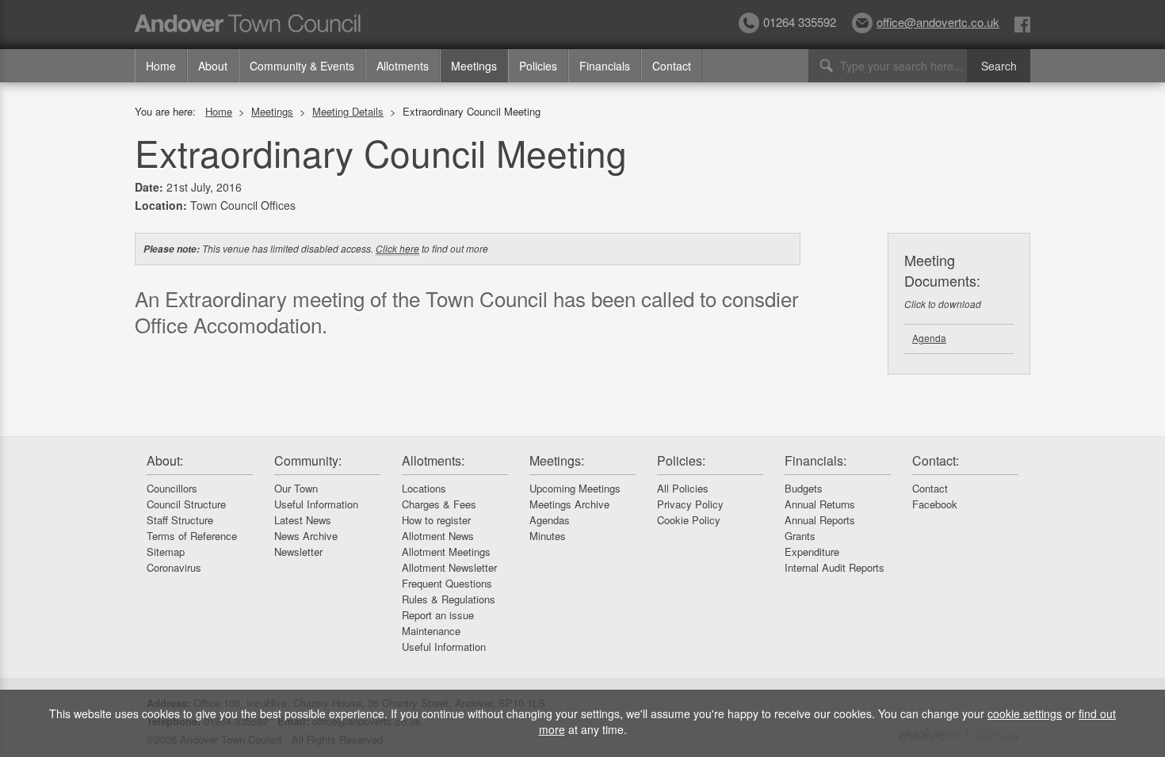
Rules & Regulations (448, 599)
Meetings (474, 66)
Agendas (549, 519)
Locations (424, 488)
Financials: (815, 460)
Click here (397, 248)
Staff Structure (180, 519)
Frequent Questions (447, 583)
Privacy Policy (690, 504)
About (212, 66)
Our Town (296, 488)
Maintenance (431, 630)
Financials (604, 66)
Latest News (302, 519)
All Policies (683, 488)
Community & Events (302, 66)
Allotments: (433, 460)
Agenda (929, 337)
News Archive (306, 535)
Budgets (804, 488)
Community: (308, 460)
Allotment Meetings (446, 551)
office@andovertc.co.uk (938, 21)
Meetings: (556, 460)
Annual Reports (820, 519)
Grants (800, 535)
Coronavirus (174, 567)
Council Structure (186, 504)
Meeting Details (348, 111)
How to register (436, 519)
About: (165, 460)
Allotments (402, 66)
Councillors (172, 488)
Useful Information (316, 504)
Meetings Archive (569, 504)
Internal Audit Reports (834, 567)
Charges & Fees (439, 504)
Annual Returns (820, 504)
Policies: (681, 460)
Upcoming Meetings (575, 488)
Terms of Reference (192, 535)
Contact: (935, 460)
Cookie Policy (688, 519)
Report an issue (438, 614)
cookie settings (1024, 713)
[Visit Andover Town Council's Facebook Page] (1022, 23)
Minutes (547, 535)
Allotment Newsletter (449, 567)
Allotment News (438, 535)
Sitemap (166, 551)
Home (161, 66)
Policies (538, 66)
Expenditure (812, 551)
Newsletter (298, 551)
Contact (671, 66)
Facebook (934, 504)
